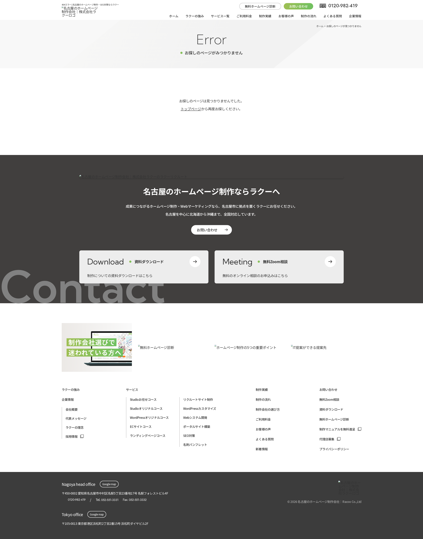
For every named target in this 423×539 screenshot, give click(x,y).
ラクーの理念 (74, 427)
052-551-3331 (109, 500)
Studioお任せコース (143, 399)
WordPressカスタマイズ (199, 408)
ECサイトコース (140, 426)
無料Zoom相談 (329, 399)
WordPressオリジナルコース (149, 417)
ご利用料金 (244, 16)
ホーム (173, 16)
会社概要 (72, 409)
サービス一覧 (220, 16)
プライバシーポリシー (334, 449)
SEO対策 (189, 435)
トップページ (191, 108)
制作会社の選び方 (268, 409)
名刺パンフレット (195, 444)
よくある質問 (332, 16)
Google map (109, 484)
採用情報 (72, 436)
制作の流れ (308, 16)
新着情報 (262, 449)
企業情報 (355, 16)
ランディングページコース (147, 435)
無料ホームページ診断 (260, 6)
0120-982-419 (343, 5)
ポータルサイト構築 (196, 426)
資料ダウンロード (331, 409)
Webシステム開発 (195, 417)
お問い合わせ (207, 229)
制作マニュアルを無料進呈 (337, 429)
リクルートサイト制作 (198, 399)
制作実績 (265, 16)
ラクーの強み (194, 16)
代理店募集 (326, 439)
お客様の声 (286, 16)
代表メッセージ (76, 418)
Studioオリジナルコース (146, 408)
